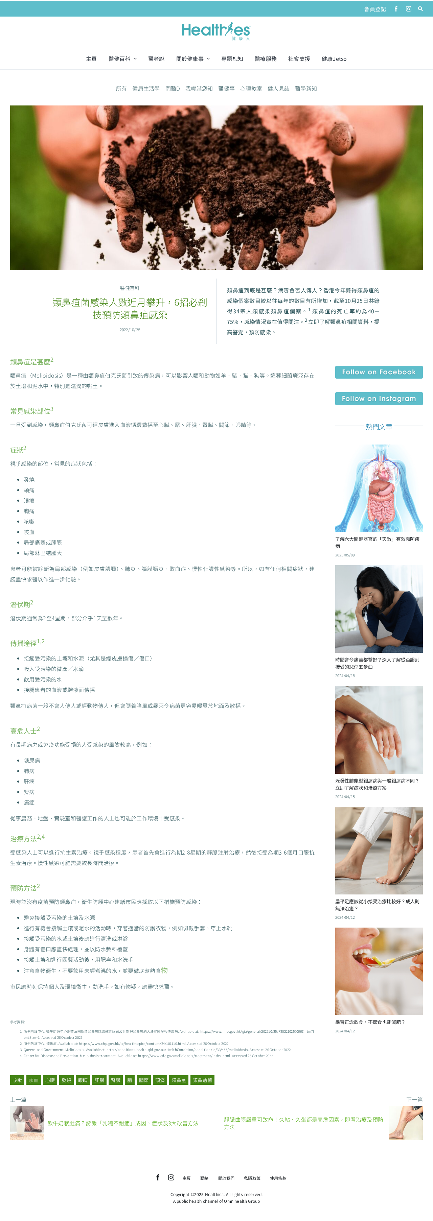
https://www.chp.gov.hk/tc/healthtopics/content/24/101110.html (132, 1043)
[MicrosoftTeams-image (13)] (379, 395)
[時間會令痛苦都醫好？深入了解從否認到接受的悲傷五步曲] (379, 570)
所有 (121, 88)
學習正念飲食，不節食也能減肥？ (370, 1022)
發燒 (66, 1080)
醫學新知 (306, 88)
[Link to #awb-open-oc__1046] (420, 8)
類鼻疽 (179, 1080)
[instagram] (408, 8)
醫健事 (226, 88)
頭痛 (160, 1080)
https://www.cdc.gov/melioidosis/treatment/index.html (184, 1055)
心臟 (50, 1080)
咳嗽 (17, 1080)
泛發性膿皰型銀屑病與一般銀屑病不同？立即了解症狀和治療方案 (377, 784)
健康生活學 (146, 88)
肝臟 (99, 1080)
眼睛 (83, 1080)
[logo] (216, 23)
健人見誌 (279, 88)
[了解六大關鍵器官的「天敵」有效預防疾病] (379, 450)
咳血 (33, 1080)
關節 (144, 1080)
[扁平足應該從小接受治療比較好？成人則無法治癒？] (379, 812)
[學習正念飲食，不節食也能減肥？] (379, 933)
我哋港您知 (199, 88)
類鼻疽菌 (202, 1080)
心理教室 (251, 88)
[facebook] (396, 8)
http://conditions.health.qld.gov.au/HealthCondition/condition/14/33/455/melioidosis (177, 1049)
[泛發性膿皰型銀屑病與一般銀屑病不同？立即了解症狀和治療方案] (379, 691)
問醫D (172, 88)
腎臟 (115, 1080)
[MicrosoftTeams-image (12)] (379, 368)
